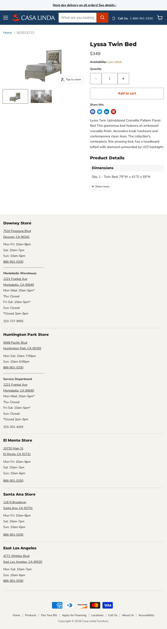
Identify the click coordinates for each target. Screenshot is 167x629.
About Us (128, 615)
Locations (97, 615)
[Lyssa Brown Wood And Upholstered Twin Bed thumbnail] (15, 96)
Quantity (96, 69)
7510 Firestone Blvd (17, 231)
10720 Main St (13, 448)
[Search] (102, 18)
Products (30, 615)
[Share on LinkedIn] (106, 111)
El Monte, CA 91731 (17, 454)
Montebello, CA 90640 (18, 285)
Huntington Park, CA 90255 (22, 348)
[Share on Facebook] (92, 111)
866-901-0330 (13, 262)
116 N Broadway (14, 502)
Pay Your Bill (49, 615)
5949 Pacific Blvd (15, 343)
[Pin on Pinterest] (113, 111)
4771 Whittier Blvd (16, 556)
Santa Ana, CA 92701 (18, 508)
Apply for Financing (74, 615)
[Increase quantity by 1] (123, 78)
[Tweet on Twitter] (99, 111)
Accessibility (146, 615)
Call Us (112, 615)
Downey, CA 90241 (16, 237)
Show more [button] (102, 186)
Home (7, 33)
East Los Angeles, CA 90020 (22, 562)
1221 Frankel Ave (15, 279)
